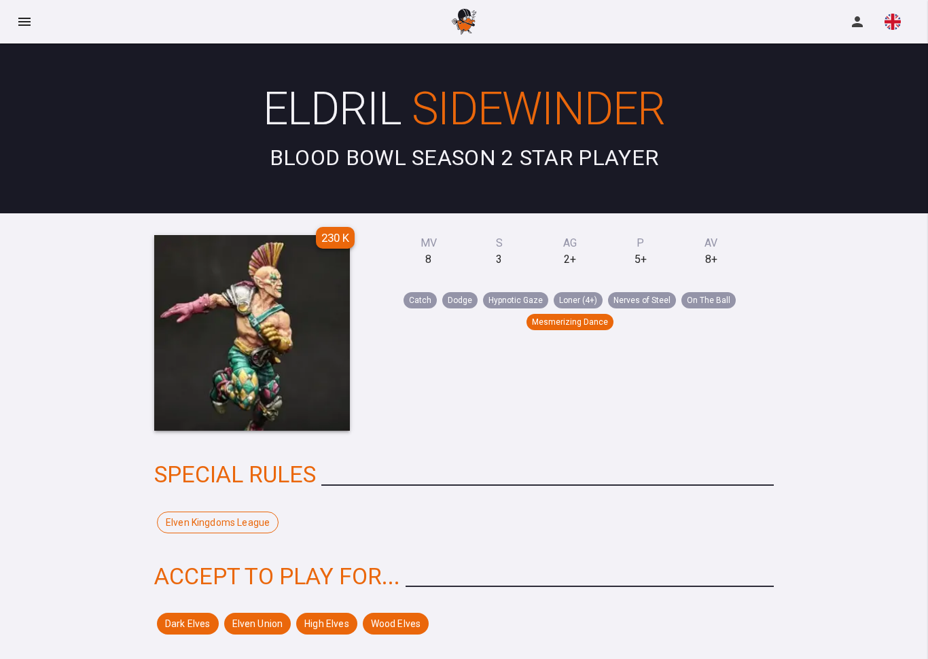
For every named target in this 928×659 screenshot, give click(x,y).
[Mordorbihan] (464, 22)
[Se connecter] (857, 21)
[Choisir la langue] (892, 21)
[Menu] (24, 21)
